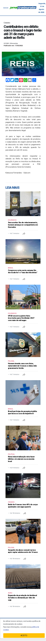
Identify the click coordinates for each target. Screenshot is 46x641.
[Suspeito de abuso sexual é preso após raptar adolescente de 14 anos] (23, 531)
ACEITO (24, 635)
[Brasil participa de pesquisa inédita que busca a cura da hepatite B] (23, 392)
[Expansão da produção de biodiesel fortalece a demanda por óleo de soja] (23, 576)
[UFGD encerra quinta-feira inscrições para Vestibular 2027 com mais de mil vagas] (23, 297)
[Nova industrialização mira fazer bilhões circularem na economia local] (23, 438)
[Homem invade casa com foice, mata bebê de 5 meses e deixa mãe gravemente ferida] (23, 344)
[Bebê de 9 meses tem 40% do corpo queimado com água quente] (23, 485)
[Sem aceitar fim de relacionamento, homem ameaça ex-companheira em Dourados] (23, 203)
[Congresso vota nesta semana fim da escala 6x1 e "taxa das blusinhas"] (23, 251)
